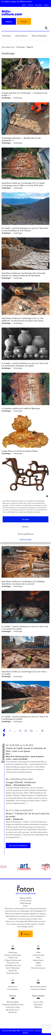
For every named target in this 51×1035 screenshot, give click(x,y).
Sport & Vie (13, 971)
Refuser (25, 527)
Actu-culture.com (8, 47)
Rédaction (38, 1007)
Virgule (38, 963)
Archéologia (17, 98)
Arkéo (38, 958)
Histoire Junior (38, 960)
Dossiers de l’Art (13, 963)
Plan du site (13, 1012)
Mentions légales (13, 1002)
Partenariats (38, 1005)
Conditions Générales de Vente (13, 1005)
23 (31, 730)
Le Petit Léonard (38, 955)
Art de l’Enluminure (13, 968)
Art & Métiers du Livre (13, 965)
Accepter (25, 519)
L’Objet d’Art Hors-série (12, 960)
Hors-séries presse (13, 973)
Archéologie (6, 36)
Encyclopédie (38, 5)
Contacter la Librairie (38, 989)
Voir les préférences (26, 534)
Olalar (38, 952)
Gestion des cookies (26, 539)
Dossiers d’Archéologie (13, 955)
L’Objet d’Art (13, 958)
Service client (38, 1002)
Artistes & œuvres (21, 36)
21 (20, 730)
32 (42, 730)
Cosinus (38, 965)
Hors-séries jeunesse (38, 968)
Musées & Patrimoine (39, 36)
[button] (47, 496)
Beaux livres (12, 986)
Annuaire (46, 5)
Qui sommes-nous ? (13, 1010)
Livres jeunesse (12, 989)
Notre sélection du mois (38, 986)
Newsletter (30, 5)
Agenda (24, 5)
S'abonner (24, 22)
